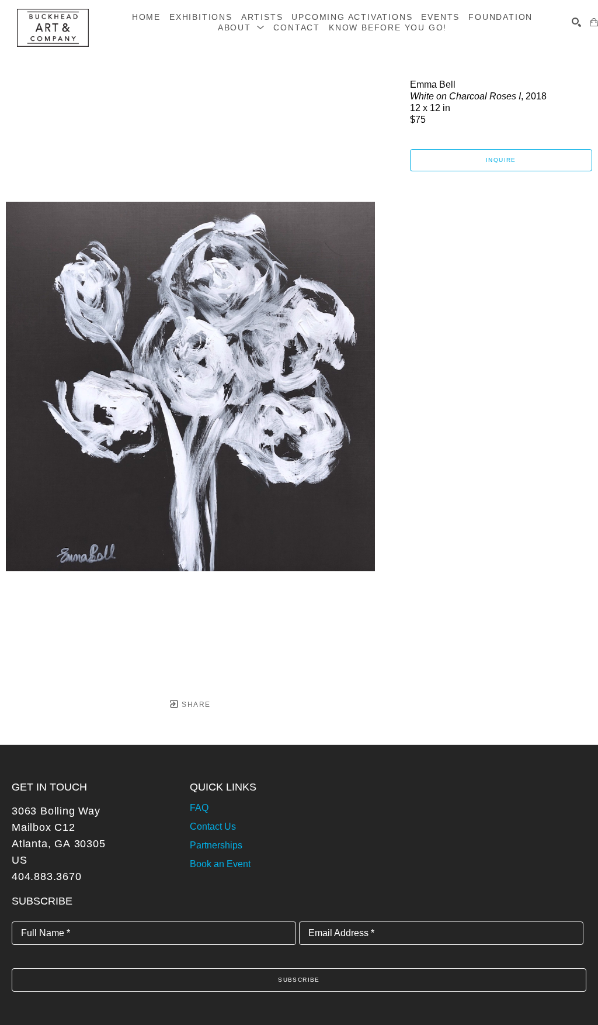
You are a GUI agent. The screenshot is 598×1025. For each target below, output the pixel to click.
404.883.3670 (47, 876)
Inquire (501, 160)
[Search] (576, 22)
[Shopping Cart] (594, 22)
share (194, 704)
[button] (241, 27)
